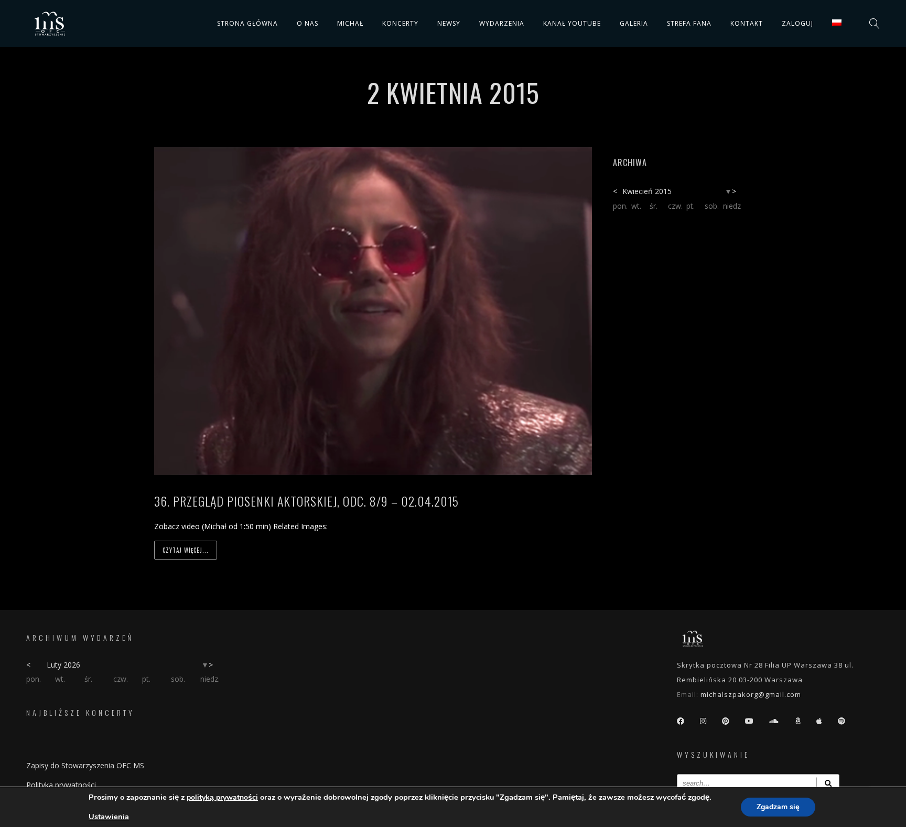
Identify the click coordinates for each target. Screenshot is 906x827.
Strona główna (247, 23)
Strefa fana (689, 23)
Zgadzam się (778, 807)
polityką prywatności (222, 797)
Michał (350, 23)
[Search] (827, 783)
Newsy (448, 23)
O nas (307, 23)
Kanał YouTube (572, 23)
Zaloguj (797, 23)
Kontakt (746, 23)
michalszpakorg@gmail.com (750, 694)
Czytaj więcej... (186, 550)
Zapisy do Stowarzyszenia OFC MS (85, 765)
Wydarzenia (501, 23)
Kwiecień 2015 (647, 191)
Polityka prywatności (61, 785)
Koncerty (400, 23)
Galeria (634, 23)
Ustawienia (109, 816)
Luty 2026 (63, 665)
